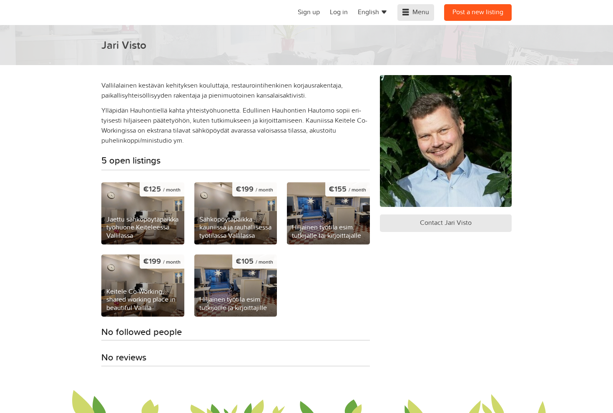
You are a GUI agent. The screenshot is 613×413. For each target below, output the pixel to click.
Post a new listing (477, 11)
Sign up (309, 11)
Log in (339, 11)
